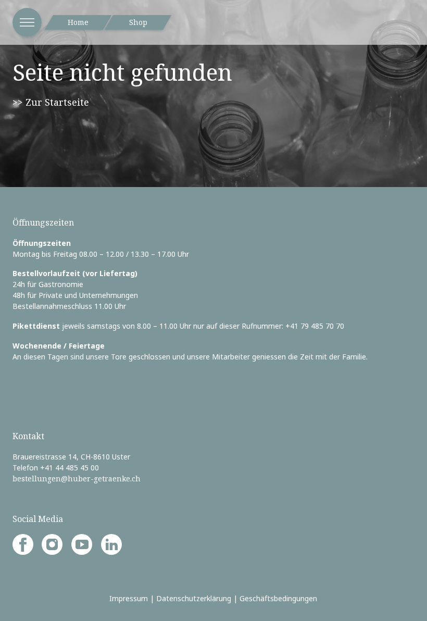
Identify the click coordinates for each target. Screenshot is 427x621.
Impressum (128, 598)
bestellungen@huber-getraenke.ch (76, 478)
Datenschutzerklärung (193, 598)
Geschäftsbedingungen (278, 598)
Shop (138, 22)
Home (78, 22)
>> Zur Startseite (50, 102)
